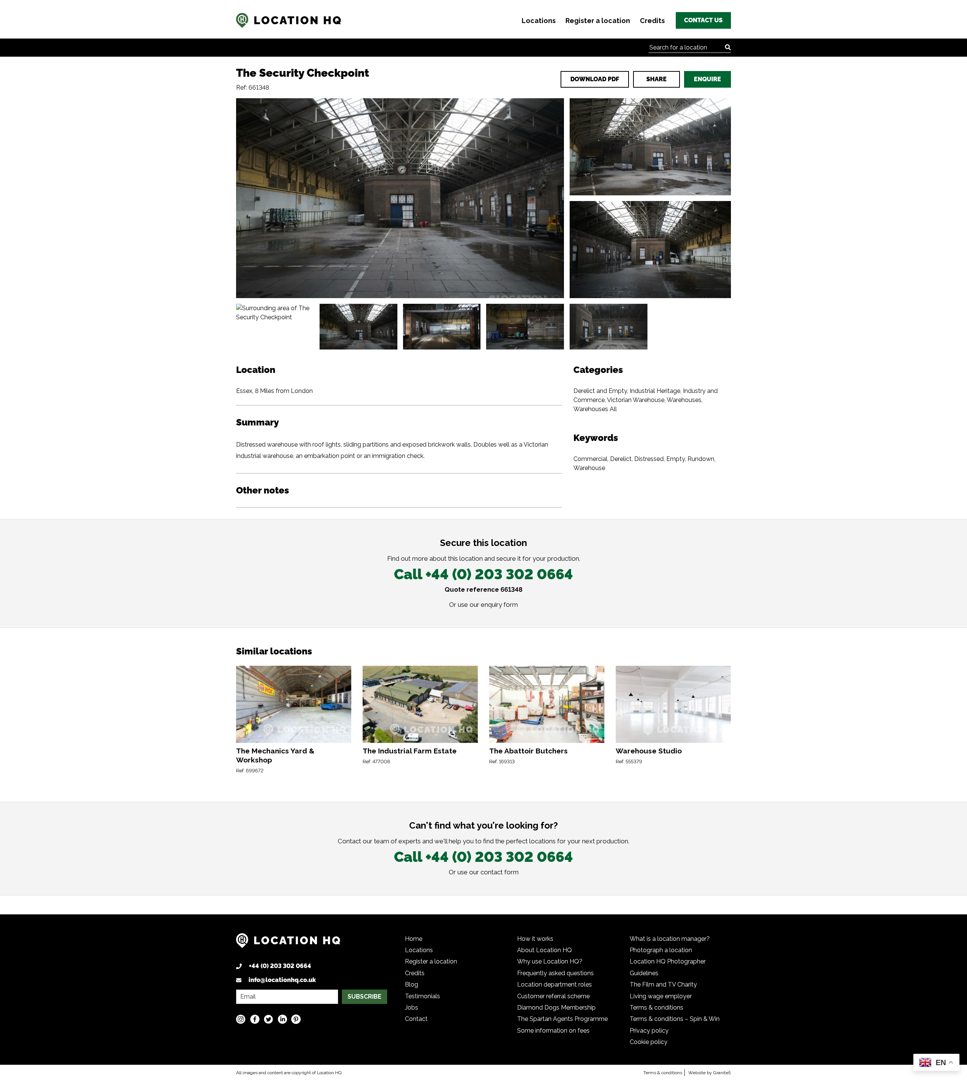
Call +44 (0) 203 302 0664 (483, 574)
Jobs (411, 1007)
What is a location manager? (670, 938)
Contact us (703, 20)
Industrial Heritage (655, 390)
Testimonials (422, 996)
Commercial (590, 458)
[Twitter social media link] (268, 1019)
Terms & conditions (656, 1007)
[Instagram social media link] (241, 1019)
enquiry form (499, 604)
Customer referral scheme (553, 996)
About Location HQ (544, 950)
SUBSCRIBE (365, 996)
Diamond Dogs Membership (556, 1007)
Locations (539, 21)
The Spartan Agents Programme (562, 1018)
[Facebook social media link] (255, 1019)
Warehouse (589, 468)
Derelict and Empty (600, 390)
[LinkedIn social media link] (282, 1019)
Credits (652, 21)
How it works (535, 938)
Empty (675, 458)
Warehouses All (595, 409)
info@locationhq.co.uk (282, 980)
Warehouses (684, 400)
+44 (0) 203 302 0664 (280, 966)
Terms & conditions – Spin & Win (675, 1018)
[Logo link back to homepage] (288, 943)
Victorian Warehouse (635, 400)
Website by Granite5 (709, 1072)
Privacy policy (649, 1030)
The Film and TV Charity (663, 984)
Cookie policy (648, 1041)
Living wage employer (661, 996)
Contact (416, 1018)
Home (413, 938)
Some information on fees (553, 1030)
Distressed (649, 458)
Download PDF (594, 79)
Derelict (621, 458)
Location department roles (554, 984)
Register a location (597, 21)
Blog (411, 984)
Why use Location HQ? (549, 961)
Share (656, 79)
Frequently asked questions (555, 973)
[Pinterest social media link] (296, 1019)
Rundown (700, 458)
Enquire (707, 79)
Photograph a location (661, 950)
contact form (499, 872)
